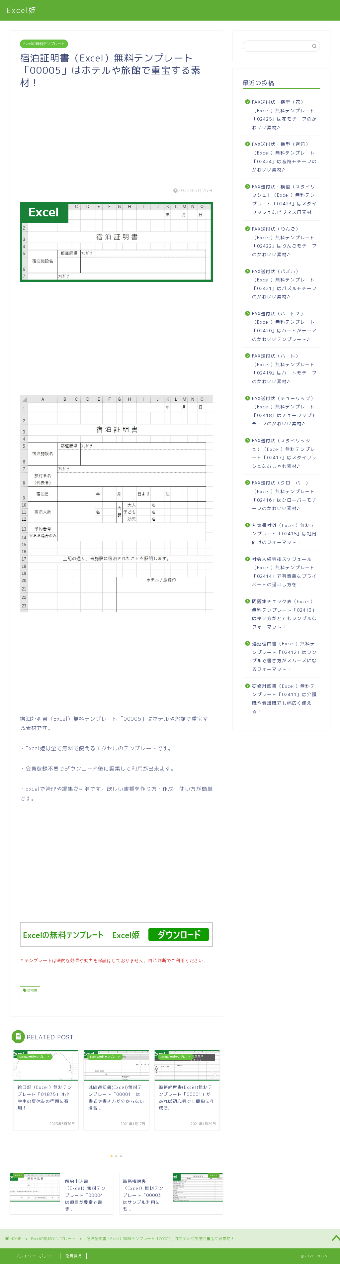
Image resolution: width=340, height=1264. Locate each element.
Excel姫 (22, 10)
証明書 (31, 990)
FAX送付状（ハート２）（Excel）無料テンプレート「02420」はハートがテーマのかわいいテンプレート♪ (284, 326)
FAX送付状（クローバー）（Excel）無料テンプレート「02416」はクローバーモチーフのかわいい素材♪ (284, 495)
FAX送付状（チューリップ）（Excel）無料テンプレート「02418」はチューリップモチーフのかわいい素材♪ (284, 411)
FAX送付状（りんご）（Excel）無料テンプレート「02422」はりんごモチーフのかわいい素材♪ (284, 242)
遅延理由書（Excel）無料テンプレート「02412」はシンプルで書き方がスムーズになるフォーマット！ (284, 656)
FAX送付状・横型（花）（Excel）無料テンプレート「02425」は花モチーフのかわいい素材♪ (284, 115)
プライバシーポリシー (35, 1256)
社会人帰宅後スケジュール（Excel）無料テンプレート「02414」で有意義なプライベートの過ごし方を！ (284, 572)
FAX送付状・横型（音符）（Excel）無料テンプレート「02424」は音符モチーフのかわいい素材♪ (284, 157)
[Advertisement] (116, 134)
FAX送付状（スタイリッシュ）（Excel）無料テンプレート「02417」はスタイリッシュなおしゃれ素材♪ (284, 453)
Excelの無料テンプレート (44, 44)
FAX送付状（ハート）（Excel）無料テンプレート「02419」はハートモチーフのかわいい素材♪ (284, 368)
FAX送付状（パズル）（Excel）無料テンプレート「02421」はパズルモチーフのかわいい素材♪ (284, 284)
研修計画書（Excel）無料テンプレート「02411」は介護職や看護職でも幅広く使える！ (284, 699)
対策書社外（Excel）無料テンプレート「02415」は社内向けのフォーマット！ (284, 533)
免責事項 (73, 1256)
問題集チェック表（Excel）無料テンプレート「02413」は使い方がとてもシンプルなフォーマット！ (284, 614)
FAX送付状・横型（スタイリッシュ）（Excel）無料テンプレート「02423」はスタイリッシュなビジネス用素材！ (284, 199)
